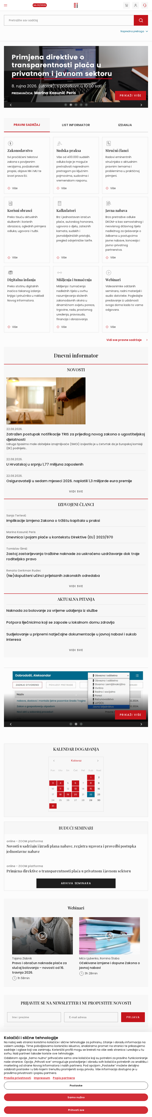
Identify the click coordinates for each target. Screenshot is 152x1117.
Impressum (42, 1078)
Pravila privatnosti (17, 1078)
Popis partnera (64, 1078)
